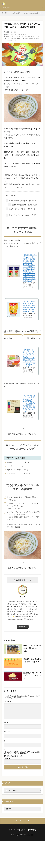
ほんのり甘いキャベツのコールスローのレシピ (22, 210)
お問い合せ (32, 830)
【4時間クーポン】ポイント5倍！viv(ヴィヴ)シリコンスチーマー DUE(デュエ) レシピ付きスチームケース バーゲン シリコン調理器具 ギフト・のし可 (29, 358)
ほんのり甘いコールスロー (15, 38)
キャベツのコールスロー (13, 36)
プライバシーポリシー (17, 830)
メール (7, 731)
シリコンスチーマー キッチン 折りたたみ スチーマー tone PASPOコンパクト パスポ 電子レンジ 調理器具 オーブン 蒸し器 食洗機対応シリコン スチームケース (29, 403)
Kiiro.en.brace (29, 835)
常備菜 (31, 38)
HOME (6, 13)
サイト (6, 741)
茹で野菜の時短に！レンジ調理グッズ (23, 205)
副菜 (26, 38)
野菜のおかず (25, 34)
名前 (6, 722)
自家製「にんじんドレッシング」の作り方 (32, 660)
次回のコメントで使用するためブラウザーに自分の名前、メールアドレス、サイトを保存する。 (22, 752)
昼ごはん (18, 34)
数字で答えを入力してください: (14, 756)
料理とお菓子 (16, 13)
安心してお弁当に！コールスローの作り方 (21, 215)
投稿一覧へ (22, 626)
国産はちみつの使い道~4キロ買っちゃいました (32, 648)
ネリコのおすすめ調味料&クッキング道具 (21, 201)
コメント (7, 701)
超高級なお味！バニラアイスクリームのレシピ (32, 675)
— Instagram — (6, 8)
